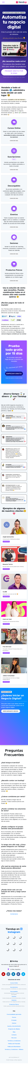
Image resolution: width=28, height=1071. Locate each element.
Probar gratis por (14, 72)
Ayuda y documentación (14, 1026)
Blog (14, 1032)
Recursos (14, 1037)
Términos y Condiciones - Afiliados (14, 1049)
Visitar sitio (6, 541)
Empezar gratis (14, 373)
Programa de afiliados (14, 1029)
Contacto (14, 1034)
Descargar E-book (10, 711)
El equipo (14, 1020)
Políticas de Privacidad (14, 1043)
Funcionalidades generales (14, 1014)
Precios (14, 1017)
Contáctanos (14, 914)
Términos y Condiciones (14, 1040)
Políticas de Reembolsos (14, 1046)
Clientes (14, 1023)
